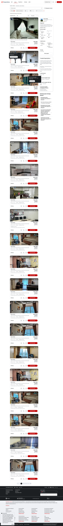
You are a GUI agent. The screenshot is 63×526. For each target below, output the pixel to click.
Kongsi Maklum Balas (18, 492)
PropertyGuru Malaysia (10, 508)
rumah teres (44, 62)
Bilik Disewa (33, 512)
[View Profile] (14, 19)
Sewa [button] (15, 2)
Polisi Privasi (10, 517)
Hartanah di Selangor (35, 518)
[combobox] (26, 8)
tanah (50, 63)
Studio (41, 83)
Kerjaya (7, 493)
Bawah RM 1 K (47, 79)
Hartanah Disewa (34, 508)
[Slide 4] (24, 334)
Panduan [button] (25, 2)
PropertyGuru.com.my (9, 501)
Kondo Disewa (34, 509)
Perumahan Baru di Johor (48, 509)
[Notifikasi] (55, 2)
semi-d (44, 63)
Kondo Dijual (21, 509)
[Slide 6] (25, 84)
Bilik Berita (16, 491)
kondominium (49, 62)
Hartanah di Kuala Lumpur (35, 517)
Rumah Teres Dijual (21, 512)
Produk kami (7, 492)
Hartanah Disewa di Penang (23, 518)
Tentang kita (7, 491)
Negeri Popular (34, 516)
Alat (45, 516)
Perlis (41, 74)
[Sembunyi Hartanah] (35, 19)
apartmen (41, 63)
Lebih (29, 2)
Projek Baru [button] (20, 2)
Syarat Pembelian (26, 524)
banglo (47, 63)
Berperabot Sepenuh (43, 89)
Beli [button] (11, 2)
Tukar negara (42, 490)
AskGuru (7, 509)
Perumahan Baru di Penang (48, 512)
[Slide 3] (23, 84)
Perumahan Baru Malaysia (48, 508)
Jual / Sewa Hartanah (47, 518)
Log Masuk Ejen (46, 517)
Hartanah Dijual (21, 508)
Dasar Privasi (21, 524)
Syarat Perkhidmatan (15, 524)
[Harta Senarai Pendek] (37, 19)
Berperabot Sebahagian (43, 90)
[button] (43, 27)
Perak (43, 74)
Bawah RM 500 (42, 79)
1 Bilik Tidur (44, 83)
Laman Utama (12, 5)
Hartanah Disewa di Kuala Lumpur (24, 517)
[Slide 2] (22, 84)
